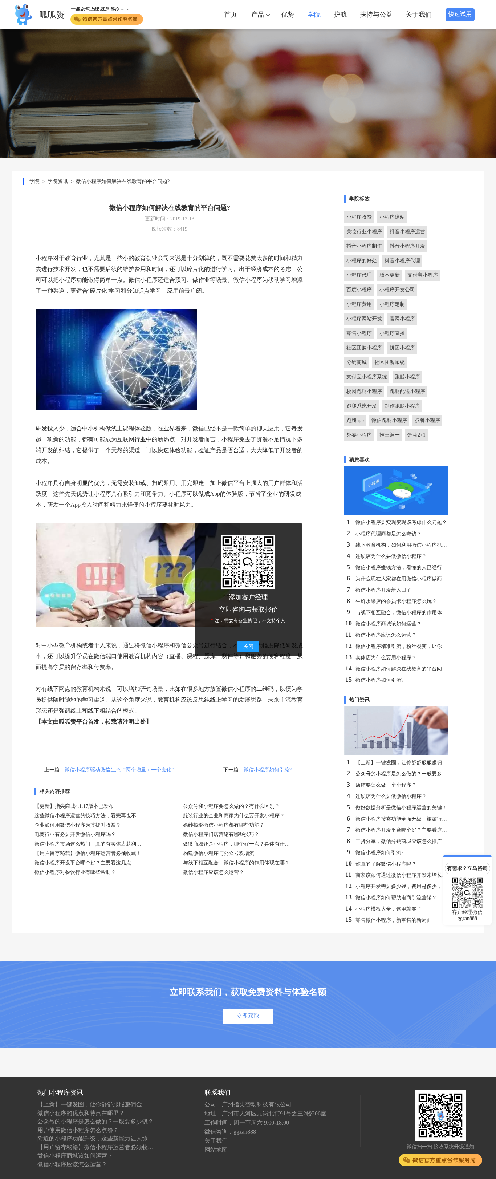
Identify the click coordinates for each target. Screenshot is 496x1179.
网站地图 (216, 1150)
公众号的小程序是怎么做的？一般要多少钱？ (95, 1121)
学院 (314, 14)
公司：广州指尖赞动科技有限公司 (248, 1104)
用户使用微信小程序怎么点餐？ (78, 1130)
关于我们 (419, 14)
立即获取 (248, 1016)
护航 (340, 14)
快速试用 (460, 14)
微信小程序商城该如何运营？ (75, 1155)
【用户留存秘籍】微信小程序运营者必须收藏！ (95, 1147)
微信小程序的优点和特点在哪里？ (81, 1113)
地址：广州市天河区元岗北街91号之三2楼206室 (265, 1113)
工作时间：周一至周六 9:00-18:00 (246, 1122)
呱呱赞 (52, 14)
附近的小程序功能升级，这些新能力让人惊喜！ (95, 1138)
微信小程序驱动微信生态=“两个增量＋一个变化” (119, 770)
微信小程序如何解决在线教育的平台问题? (123, 181)
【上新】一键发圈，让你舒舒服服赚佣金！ (92, 1104)
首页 (230, 14)
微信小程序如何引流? (268, 770)
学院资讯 (58, 181)
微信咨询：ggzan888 (230, 1132)
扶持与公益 (376, 14)
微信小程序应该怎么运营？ (72, 1164)
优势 (287, 14)
